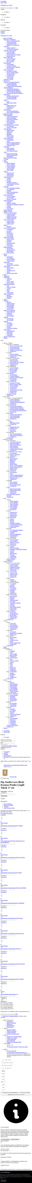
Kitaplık (9, 327)
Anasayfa (7, 751)
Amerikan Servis (11, 270)
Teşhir (5, 299)
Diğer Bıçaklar (10, 252)
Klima (5, 274)
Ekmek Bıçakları (11, 250)
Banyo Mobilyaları (8, 57)
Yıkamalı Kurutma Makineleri (14, 86)
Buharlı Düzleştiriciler (12, 155)
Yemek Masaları (11, 311)
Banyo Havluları (11, 259)
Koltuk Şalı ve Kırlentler (13, 265)
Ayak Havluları (10, 261)
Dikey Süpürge (10, 148)
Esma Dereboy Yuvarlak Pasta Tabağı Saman (12, 918)
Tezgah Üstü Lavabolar (12, 49)
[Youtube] (9, 1045)
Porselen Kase (10, 173)
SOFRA (6, 753)
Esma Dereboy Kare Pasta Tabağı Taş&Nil (11, 872)
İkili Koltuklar (10, 306)
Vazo (8, 285)
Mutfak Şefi (10, 131)
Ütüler (5, 152)
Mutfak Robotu (10, 130)
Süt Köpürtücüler (11, 122)
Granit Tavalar (10, 221)
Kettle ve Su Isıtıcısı (12, 127)
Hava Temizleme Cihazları (10, 157)
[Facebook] (10, 1045)
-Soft (9, 1094)
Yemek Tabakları (11, 163)
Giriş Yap (3, 747)
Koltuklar (6, 300)
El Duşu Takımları (11, 65)
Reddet (11, 1134)
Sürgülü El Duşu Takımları (13, 67)
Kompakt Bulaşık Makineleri (14, 91)
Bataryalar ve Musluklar (10, 39)
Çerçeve (9, 288)
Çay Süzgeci (10, 234)
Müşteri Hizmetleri (11, 1023)
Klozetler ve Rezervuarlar (10, 50)
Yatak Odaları (7, 329)
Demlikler (12, 590)
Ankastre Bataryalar (12, 43)
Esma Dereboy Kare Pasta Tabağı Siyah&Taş (12, 825)
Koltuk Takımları (14, 691)
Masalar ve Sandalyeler (9, 310)
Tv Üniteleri (10, 324)
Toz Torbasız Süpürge (12, 151)
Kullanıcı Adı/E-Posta (6, 739)
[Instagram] (8, 1045)
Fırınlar (5, 100)
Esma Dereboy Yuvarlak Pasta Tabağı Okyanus (12, 933)
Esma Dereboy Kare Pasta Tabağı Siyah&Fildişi (12, 903)
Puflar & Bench (11, 303)
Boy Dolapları (10, 61)
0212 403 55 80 (12, 1051)
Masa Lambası (10, 283)
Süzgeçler (9, 240)
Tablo (8, 291)
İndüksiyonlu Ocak (11, 105)
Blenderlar (9, 134)
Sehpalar (6, 317)
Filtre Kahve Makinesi (12, 119)
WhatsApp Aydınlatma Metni (14, 1042)
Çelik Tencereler (11, 215)
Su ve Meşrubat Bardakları (13, 188)
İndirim (5, 338)
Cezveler (9, 230)
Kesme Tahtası (10, 239)
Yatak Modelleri (11, 331)
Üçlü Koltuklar (10, 307)
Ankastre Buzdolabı (12, 98)
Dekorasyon (7, 276)
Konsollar (9, 322)
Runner (8, 269)
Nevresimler (10, 263)
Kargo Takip (4, 2)
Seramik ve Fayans (8, 79)
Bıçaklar (9, 179)
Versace (2, 991)
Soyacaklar (9, 244)
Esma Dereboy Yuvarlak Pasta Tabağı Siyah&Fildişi (13, 888)
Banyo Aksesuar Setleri (12, 72)
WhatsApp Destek (13, 1046)
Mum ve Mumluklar (9, 294)
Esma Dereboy (4, 823)
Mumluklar (9, 296)
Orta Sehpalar (10, 318)
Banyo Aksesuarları (8, 69)
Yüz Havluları (10, 258)
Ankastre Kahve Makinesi (16, 449)
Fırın (8, 101)
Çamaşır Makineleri (11, 83)
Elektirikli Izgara (11, 145)
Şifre (2, 742)
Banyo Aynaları (11, 60)
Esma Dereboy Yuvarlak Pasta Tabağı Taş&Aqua (13, 964)
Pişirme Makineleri (8, 138)
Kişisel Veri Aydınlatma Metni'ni (10, 1016)
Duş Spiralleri (10, 68)
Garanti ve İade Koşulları (13, 1034)
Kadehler (9, 190)
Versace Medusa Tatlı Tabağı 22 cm (9, 994)
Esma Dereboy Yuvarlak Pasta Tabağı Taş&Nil (12, 979)
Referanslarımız (11, 1025)
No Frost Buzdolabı (12, 97)
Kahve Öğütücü (11, 120)
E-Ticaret (12, 1094)
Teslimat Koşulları (11, 1032)
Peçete (8, 272)
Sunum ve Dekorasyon (9, 336)
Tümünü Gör (13, 351)
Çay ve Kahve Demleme (10, 228)
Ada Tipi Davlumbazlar (12, 111)
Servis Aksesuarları (14, 526)
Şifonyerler (9, 332)
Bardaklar (6, 186)
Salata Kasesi (10, 174)
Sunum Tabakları (11, 166)
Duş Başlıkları (10, 64)
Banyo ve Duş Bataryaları (13, 41)
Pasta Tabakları (10, 168)
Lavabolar (6, 46)
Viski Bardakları (11, 193)
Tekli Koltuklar (10, 305)
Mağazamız (10, 1024)
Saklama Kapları (11, 243)
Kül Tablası (13, 667)
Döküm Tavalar (11, 222)
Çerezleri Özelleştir (5, 1139)
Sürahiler (9, 201)
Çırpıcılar (12, 604)
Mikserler (9, 133)
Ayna (11, 666)
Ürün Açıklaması (8, 804)
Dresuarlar (9, 313)
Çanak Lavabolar (11, 47)
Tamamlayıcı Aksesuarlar (16, 389)
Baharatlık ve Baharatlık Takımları (15, 204)
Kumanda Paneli (11, 56)
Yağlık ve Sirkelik (11, 203)
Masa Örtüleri (10, 267)
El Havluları (10, 256)
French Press (10, 233)
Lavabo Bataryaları (11, 42)
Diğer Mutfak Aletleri (15, 607)
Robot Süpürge (10, 149)
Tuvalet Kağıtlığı (11, 74)
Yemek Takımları (8, 210)
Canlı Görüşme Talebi (9, 808)
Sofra (5, 160)
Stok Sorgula (4, 801)
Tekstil (5, 254)
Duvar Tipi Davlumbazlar (13, 112)
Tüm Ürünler (10, 78)
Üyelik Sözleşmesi (11, 1039)
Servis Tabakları (11, 164)
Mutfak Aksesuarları (9, 237)
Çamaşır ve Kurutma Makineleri (11, 82)
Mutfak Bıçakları (8, 247)
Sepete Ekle (4, 796)
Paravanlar (9, 325)
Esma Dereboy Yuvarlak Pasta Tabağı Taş (11, 948)
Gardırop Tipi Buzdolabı (13, 96)
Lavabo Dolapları (11, 58)
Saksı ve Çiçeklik (11, 287)
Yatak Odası (7, 262)
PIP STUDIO (13, 776)
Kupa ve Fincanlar (8, 195)
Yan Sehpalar (10, 320)
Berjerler (9, 302)
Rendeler (9, 241)
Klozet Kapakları (11, 53)
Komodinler (10, 333)
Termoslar (12, 592)
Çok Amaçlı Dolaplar (12, 328)
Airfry (8, 141)
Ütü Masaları (10, 156)
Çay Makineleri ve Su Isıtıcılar (11, 124)
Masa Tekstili (7, 266)
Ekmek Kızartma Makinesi (13, 142)
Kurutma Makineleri (12, 85)
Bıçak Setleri (10, 251)
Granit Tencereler (11, 214)
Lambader (9, 278)
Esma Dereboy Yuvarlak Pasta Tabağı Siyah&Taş (13, 857)
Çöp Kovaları (10, 76)
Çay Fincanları (10, 197)
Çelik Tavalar (10, 223)
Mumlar (9, 295)
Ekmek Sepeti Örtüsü (12, 273)
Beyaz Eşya (7, 80)
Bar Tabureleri (10, 316)
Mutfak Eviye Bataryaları (13, 45)
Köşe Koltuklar (13, 689)
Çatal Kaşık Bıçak (8, 177)
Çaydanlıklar (10, 229)
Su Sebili (6, 159)
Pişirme (5, 225)
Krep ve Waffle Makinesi (13, 144)
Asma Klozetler (11, 52)
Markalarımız (10, 1027)
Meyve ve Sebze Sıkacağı (16, 465)
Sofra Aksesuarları (8, 200)
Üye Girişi (6, 737)
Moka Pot (9, 232)
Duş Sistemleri (7, 63)
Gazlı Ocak (9, 108)
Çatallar (9, 178)
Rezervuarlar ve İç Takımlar (14, 54)
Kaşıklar (9, 181)
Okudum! (3, 1180)
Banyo (5, 255)
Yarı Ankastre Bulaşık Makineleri (15, 93)
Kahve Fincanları (11, 196)
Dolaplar (6, 321)
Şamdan (9, 298)
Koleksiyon (13, 669)
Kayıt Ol (8, 747)
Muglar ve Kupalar (11, 199)
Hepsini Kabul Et (15, 1139)
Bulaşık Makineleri (8, 87)
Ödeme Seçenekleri (8, 805)
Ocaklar (6, 104)
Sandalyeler (10, 314)
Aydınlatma (6, 277)
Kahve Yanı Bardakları (12, 192)
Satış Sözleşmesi (11, 1040)
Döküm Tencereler (11, 218)
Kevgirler (12, 605)
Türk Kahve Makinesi (12, 116)
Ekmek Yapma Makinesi (16, 466)
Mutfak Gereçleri (8, 211)
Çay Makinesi (10, 126)
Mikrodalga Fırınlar (11, 102)
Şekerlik (9, 207)
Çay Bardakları (10, 189)
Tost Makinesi (10, 140)
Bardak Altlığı (13, 553)
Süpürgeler (6, 146)
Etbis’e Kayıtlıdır (23, 1046)
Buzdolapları (7, 94)
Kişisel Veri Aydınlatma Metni (14, 1036)
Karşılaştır (3, 815)
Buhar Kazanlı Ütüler (12, 153)
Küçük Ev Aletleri (8, 113)
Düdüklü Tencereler (12, 217)
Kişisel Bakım (13, 391)
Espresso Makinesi (11, 118)
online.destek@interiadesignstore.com (17, 1052)
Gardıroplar (10, 335)
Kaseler (5, 171)
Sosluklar (12, 554)
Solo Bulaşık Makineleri (13, 89)
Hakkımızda (10, 1021)
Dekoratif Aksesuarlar (9, 284)
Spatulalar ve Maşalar (15, 603)
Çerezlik (9, 206)
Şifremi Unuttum (13, 746)
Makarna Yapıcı (14, 468)
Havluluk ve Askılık (12, 71)
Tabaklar (6, 162)
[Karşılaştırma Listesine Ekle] (1, 821)
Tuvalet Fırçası (10, 75)
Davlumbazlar (7, 109)
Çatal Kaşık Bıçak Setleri (13, 184)
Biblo (8, 289)
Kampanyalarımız (11, 1029)
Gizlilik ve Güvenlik (12, 1038)
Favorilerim (3, 1)
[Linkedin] (12, 1045)
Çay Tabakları (13, 508)
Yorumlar (6, 806)
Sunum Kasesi (10, 175)
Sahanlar (9, 226)
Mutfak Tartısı (10, 135)
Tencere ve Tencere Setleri (10, 212)
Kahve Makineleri (8, 115)
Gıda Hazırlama (7, 129)
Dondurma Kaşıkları (12, 182)
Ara (16, 8)
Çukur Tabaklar (11, 167)
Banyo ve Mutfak (8, 38)
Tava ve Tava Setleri (9, 219)
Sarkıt (8, 280)
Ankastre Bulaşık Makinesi (13, 90)
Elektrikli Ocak (10, 107)
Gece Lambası (10, 281)
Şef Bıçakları (10, 248)
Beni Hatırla (5, 746)
